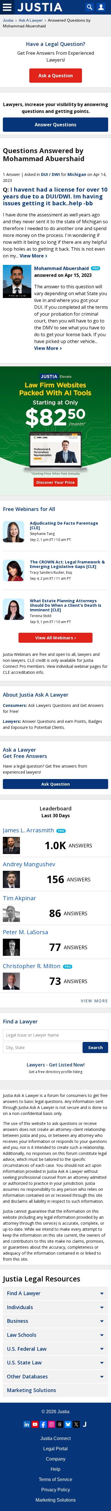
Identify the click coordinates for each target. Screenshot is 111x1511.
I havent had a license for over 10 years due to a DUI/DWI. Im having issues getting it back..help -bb (55, 196)
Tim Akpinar (19, 898)
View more (94, 1000)
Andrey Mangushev (29, 864)
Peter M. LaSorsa (25, 932)
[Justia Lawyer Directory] (84, 1424)
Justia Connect (55, 1438)
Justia (8, 20)
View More (32, 256)
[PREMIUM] (17, 279)
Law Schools (21, 1334)
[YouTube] (35, 1424)
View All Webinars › (55, 637)
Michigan (76, 174)
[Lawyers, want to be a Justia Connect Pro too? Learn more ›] (95, 268)
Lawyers (11, 721)
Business (17, 1320)
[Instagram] (51, 1424)
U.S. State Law (24, 1362)
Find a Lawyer (20, 1021)
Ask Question (55, 784)
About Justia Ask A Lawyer (35, 694)
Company (55, 1459)
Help (55, 1469)
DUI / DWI (50, 174)
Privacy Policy (55, 1489)
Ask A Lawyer (31, 20)
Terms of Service (55, 1479)
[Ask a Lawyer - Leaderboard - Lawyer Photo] (11, 845)
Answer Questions (55, 124)
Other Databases (27, 1376)
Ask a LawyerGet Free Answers (25, 752)
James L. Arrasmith (28, 830)
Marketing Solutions (31, 1390)
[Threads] (59, 1424)
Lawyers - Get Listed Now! (56, 1065)
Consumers (14, 705)
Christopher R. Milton (32, 966)
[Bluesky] (68, 1424)
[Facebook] (43, 1424)
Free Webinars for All (29, 509)
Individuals (20, 1307)
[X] (76, 1424)
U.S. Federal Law (26, 1348)
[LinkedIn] (26, 1424)
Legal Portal (55, 1448)
